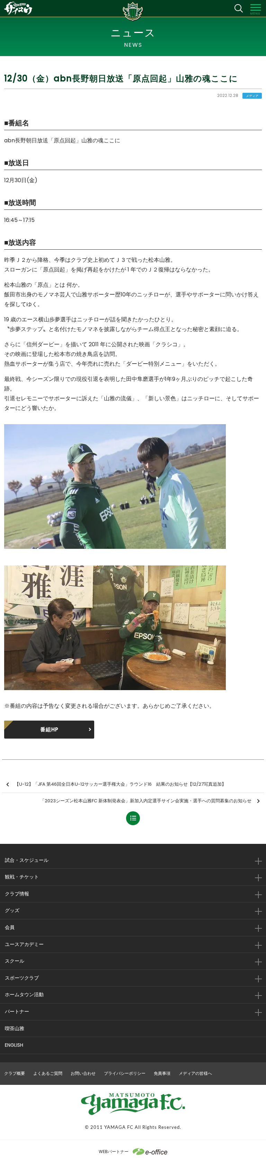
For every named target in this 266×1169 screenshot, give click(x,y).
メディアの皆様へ (195, 1073)
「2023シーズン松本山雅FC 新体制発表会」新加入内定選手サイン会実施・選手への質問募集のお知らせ (145, 800)
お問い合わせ (83, 1073)
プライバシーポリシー (124, 1073)
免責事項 (162, 1073)
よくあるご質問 (47, 1073)
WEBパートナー (113, 1151)
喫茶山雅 (14, 1028)
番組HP (49, 729)
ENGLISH (14, 1045)
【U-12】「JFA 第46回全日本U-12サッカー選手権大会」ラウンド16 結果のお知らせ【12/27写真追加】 (120, 784)
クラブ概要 (14, 1073)
